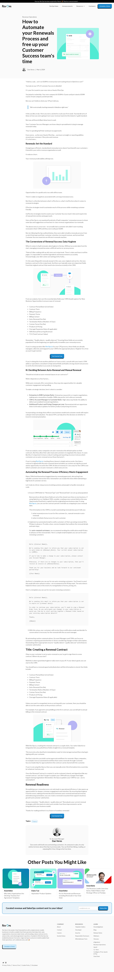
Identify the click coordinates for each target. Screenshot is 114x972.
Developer (78, 930)
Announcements (67, 6)
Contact (59, 930)
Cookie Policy (26, 965)
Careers (59, 933)
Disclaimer (34, 965)
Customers (92, 6)
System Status (61, 936)
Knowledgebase (98, 927)
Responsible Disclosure (82, 936)
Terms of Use (16, 965)
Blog (95, 930)
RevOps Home (54, 6)
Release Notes (98, 933)
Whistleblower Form (81, 939)
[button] (81, 6)
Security (77, 933)
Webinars (96, 936)
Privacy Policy (6, 965)
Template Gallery (80, 927)
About (59, 927)
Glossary (96, 939)
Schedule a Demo (9, 946)
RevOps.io (49, 347)
